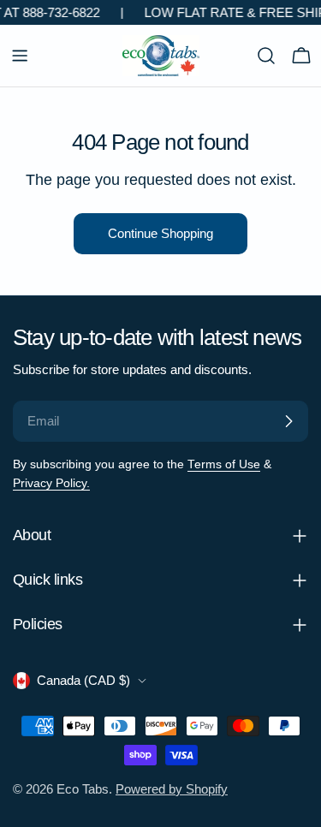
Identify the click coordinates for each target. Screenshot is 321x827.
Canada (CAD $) (83, 680)
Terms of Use (223, 464)
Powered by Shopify (172, 789)
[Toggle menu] (20, 56)
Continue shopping (160, 233)
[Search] (266, 56)
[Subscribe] (288, 421)
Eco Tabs (82, 789)
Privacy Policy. (51, 483)
